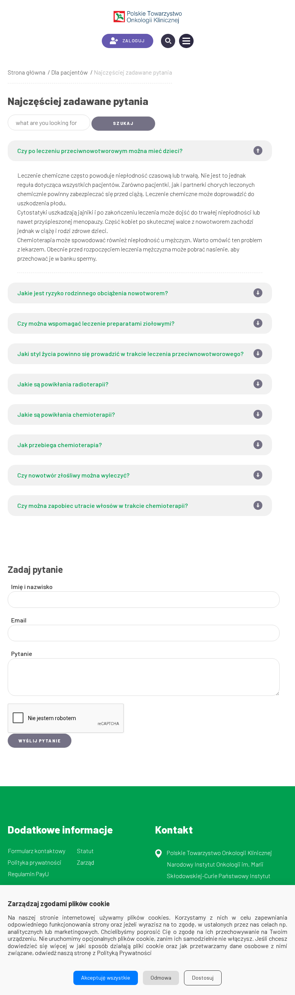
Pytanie (21, 653)
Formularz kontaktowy (36, 850)
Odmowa (161, 977)
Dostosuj (203, 977)
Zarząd (85, 862)
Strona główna (26, 72)
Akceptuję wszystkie (105, 977)
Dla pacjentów (69, 72)
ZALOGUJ (134, 40)
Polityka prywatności (34, 862)
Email (19, 620)
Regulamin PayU (28, 873)
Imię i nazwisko (32, 586)
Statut (85, 850)
